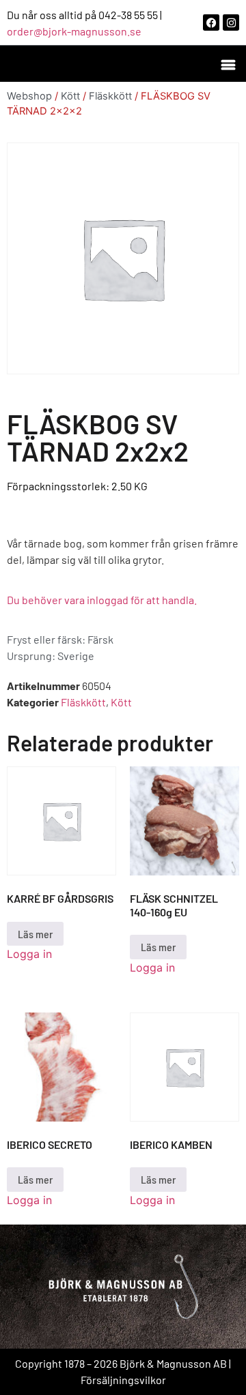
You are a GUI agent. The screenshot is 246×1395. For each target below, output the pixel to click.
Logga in (29, 954)
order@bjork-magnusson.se (74, 31)
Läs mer (35, 933)
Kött (70, 96)
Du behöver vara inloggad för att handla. (102, 599)
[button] (228, 63)
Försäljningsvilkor (123, 1379)
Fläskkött (110, 96)
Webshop (29, 96)
